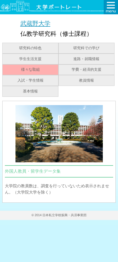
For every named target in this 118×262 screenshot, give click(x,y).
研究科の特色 (30, 48)
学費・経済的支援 (86, 70)
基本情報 (30, 91)
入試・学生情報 (30, 80)
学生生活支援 (30, 59)
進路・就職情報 (86, 59)
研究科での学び (86, 48)
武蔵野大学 (35, 23)
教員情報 (86, 80)
